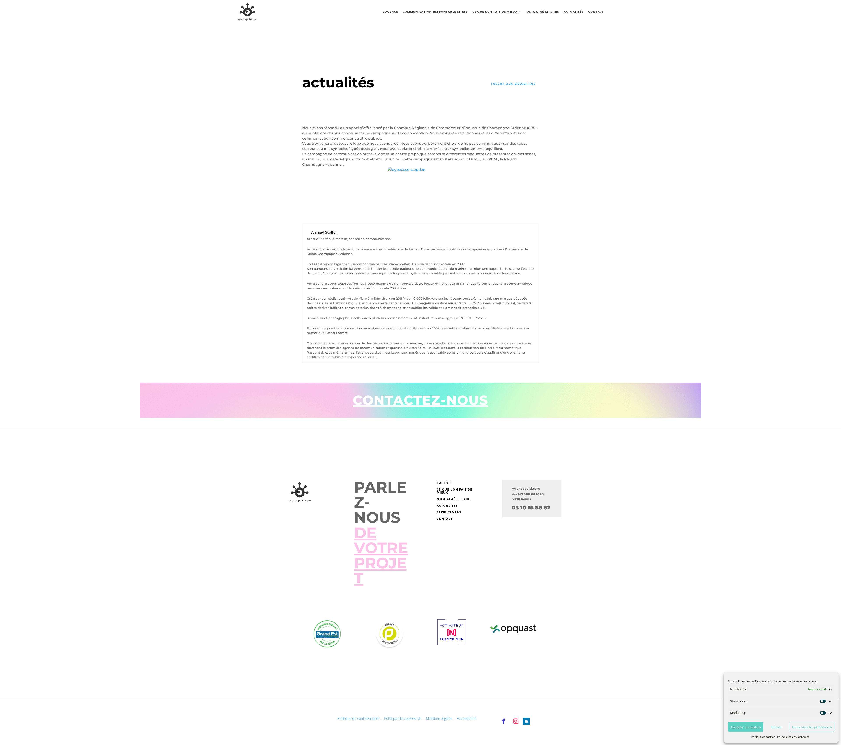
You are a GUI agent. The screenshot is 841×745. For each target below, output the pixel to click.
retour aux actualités (513, 83)
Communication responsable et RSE (435, 12)
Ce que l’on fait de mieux (495, 12)
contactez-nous (420, 400)
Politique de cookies (763, 737)
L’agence (390, 12)
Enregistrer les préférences (812, 727)
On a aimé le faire (543, 12)
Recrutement (449, 512)
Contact (596, 12)
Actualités (573, 12)
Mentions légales (439, 718)
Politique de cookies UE (402, 718)
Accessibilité (466, 718)
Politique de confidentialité (793, 737)
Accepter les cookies (745, 727)
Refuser (776, 727)
